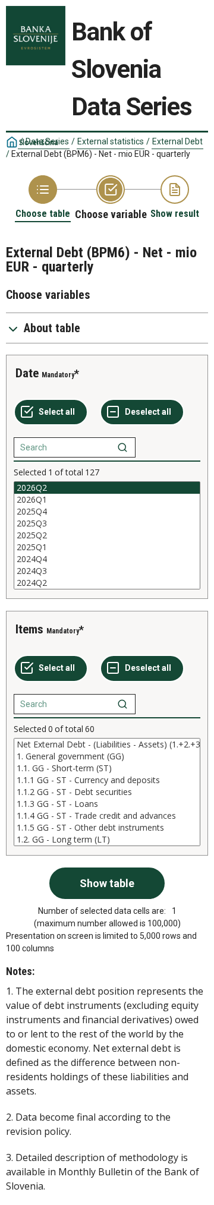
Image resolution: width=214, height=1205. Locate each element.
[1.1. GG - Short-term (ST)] (107, 768)
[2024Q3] (107, 571)
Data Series (47, 141)
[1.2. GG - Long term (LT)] (107, 840)
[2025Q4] (107, 512)
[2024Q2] (107, 583)
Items (29, 629)
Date (27, 373)
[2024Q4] (107, 559)
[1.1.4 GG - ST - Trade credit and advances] (107, 816)
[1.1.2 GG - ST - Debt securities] (107, 792)
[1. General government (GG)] (107, 756)
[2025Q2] (107, 535)
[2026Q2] (107, 488)
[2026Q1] (107, 500)
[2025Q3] (107, 523)
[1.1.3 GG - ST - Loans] (107, 804)
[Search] (122, 447)
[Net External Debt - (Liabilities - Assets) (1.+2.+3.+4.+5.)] (107, 744)
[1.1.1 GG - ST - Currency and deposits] (107, 780)
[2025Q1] (107, 547)
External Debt (177, 141)
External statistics (110, 141)
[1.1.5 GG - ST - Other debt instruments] (107, 828)
